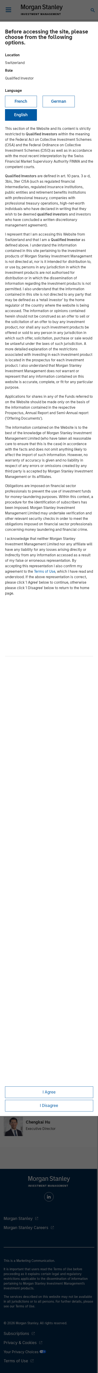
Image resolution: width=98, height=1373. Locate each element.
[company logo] (42, 10)
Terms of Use (44, 571)
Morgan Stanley (18, 1218)
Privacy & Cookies (20, 1342)
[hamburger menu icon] (8, 10)
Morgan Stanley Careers (26, 1227)
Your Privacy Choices (21, 1352)
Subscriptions (16, 1333)
